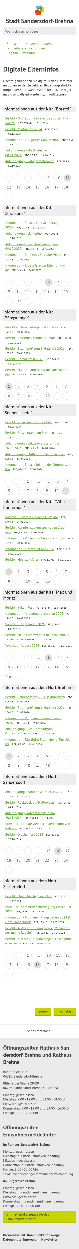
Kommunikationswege (43, 1235)
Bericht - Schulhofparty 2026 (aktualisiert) (35, 697)
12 (9, 187)
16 (47, 187)
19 (18, 860)
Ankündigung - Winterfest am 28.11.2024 (34, 792)
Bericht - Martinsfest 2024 (23, 129)
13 (18, 187)
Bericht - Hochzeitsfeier (21, 559)
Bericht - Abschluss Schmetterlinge (30, 338)
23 (56, 860)
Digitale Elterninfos (21, 53)
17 (56, 187)
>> (38, 301)
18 (66, 187)
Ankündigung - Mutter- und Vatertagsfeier (35, 454)
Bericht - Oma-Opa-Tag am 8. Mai (28, 896)
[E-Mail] (66, 1031)
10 (58, 177)
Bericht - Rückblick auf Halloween (29, 802)
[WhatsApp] (71, 1031)
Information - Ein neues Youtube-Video (33, 254)
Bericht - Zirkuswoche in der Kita (28, 422)
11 (28, 291)
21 (37, 860)
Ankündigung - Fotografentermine (29, 161)
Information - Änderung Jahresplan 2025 (34, 613)
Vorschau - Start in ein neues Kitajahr (31, 517)
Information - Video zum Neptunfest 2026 (35, 538)
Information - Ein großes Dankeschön (32, 140)
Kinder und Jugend (39, 43)
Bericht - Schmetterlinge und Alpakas (31, 327)
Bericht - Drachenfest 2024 (24, 834)
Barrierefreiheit (14, 1235)
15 (37, 187)
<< (9, 178)
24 (66, 860)
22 (48, 395)
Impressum (31, 1239)
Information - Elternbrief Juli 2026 (29, 549)
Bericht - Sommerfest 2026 (24, 359)
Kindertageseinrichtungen (26, 48)
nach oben (65, 1011)
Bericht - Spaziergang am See (26, 432)
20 (28, 860)
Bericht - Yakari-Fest (19, 607)
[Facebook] (61, 1031)
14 (28, 187)
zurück (43, 1011)
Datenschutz (12, 1239)
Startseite (13, 43)
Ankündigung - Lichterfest (23, 233)
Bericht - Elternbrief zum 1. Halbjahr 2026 (35, 348)
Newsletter (49, 1239)
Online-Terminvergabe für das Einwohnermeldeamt (27, 1216)
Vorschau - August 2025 (22, 645)
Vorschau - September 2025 (25, 624)
